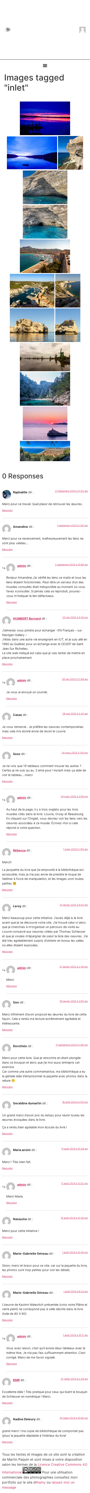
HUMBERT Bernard (27, 618)
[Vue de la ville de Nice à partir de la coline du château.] (45, 451)
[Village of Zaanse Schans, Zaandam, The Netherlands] (45, 357)
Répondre (7, 510)
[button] (45, 65)
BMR (16, 1380)
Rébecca (19, 850)
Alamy (41, 1482)
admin (21, 566)
